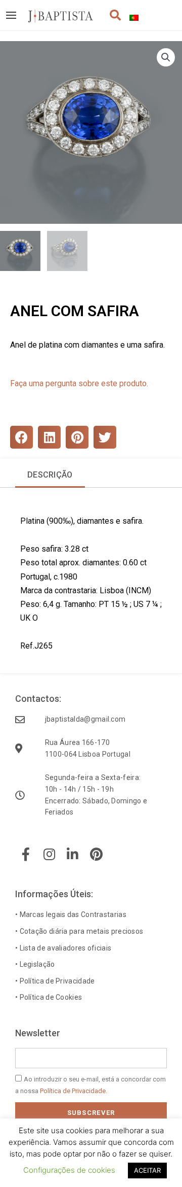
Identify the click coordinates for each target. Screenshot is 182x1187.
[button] (166, 57)
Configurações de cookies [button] (69, 1170)
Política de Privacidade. (73, 1091)
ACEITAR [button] (147, 1170)
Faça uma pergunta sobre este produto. (79, 383)
